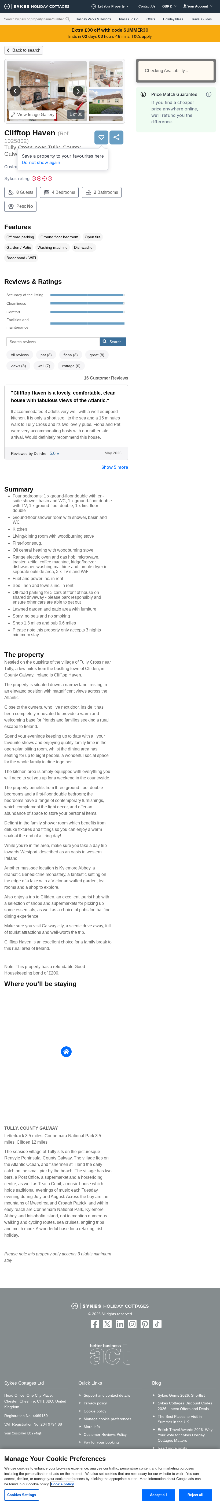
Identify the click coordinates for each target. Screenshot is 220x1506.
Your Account (197, 6)
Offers (150, 19)
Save (101, 137)
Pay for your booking (101, 1442)
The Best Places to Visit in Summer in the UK (180, 1419)
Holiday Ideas (173, 19)
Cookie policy (95, 1411)
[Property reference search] (67, 19)
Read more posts (172, 1448)
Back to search (26, 50)
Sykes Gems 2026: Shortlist (181, 1395)
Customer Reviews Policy (105, 1434)
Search (115, 342)
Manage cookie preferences (107, 1419)
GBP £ (167, 6)
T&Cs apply (141, 36)
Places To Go (128, 19)
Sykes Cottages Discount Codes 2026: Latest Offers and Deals (185, 1406)
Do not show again (41, 162)
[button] (15, 91)
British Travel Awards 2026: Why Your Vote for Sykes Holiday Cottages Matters (185, 1434)
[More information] (209, 94)
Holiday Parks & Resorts (93, 19)
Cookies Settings (21, 1495)
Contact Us (147, 6)
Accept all (158, 1495)
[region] (110, 1477)
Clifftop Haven (29, 133)
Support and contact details (107, 1395)
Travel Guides (201, 19)
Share (116, 137)
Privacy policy (95, 1403)
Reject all (195, 1495)
